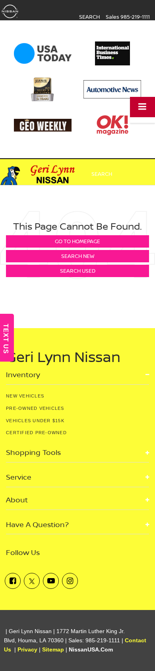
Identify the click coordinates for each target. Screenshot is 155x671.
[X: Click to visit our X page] (32, 581)
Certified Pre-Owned (36, 432)
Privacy (27, 650)
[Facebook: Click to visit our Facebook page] (12, 581)
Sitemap (53, 650)
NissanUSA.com (91, 650)
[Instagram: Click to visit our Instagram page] (70, 581)
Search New (77, 256)
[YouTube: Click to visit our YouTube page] (51, 581)
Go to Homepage (77, 241)
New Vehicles (25, 396)
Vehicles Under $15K (35, 420)
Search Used (77, 270)
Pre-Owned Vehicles (35, 408)
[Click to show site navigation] (142, 107)
